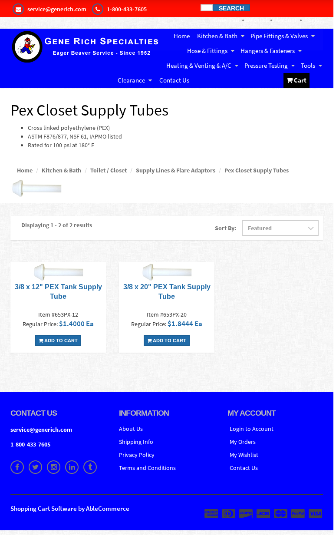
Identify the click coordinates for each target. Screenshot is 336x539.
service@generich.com (41, 429)
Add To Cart (60, 340)
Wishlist (257, 20)
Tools (308, 65)
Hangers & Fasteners (267, 50)
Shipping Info (136, 442)
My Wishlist (244, 455)
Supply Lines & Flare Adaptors (175, 170)
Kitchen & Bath (217, 36)
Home (182, 36)
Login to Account (251, 429)
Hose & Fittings (207, 50)
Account (286, 20)
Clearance (131, 80)
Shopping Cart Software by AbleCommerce (69, 508)
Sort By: (225, 228)
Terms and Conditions (147, 468)
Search (231, 8)
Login (312, 20)
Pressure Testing (266, 65)
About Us (131, 429)
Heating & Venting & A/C (198, 65)
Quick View (58, 273)
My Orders (243, 442)
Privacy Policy (137, 455)
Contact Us (174, 80)
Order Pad (226, 20)
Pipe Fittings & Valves (279, 36)
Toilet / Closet (108, 170)
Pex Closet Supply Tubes (256, 170)
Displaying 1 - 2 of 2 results (56, 225)
